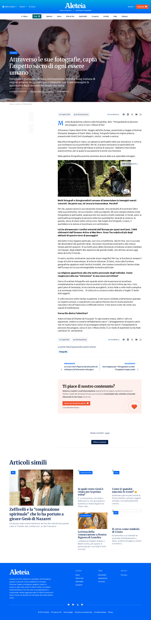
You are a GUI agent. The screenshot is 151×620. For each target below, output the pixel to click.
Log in (107, 433)
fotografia (63, 352)
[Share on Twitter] (132, 114)
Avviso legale (68, 612)
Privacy (110, 612)
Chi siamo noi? (56, 612)
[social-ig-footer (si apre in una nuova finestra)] (82, 605)
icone (116, 473)
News (59, 16)
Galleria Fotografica (129, 164)
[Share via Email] (136, 114)
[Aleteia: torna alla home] (75, 5)
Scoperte (95, 16)
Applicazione (102, 578)
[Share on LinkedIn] (128, 114)
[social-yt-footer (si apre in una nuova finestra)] (69, 605)
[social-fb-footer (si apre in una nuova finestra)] (73, 605)
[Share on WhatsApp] (141, 114)
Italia (115, 16)
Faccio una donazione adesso (75, 403)
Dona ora (141, 7)
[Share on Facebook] (124, 114)
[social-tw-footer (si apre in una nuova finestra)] (78, 605)
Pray (35, 16)
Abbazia (125, 16)
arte (11, 47)
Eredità (106, 16)
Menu (25, 16)
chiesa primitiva (86, 473)
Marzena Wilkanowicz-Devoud (42, 91)
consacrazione (85, 515)
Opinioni (49, 16)
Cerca (33, 7)
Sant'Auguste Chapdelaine (83, 10)
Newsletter (102, 575)
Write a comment (99, 442)
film (13, 473)
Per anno (124, 575)
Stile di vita (70, 16)
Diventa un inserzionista (83, 612)
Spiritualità (83, 16)
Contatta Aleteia (100, 612)
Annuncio (101, 582)
